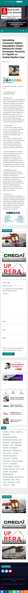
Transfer (18, 482)
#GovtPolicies (19, 431)
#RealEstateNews (7, 450)
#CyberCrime (6, 431)
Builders (9, 453)
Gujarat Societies (6, 461)
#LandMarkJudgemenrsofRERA (10, 437)
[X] (7, 80)
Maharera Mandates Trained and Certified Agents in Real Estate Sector (19, 219)
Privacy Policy (9, 584)
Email (4, 329)
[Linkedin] (9, 80)
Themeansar (14, 580)
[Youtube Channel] (10, 571)
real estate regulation (8, 474)
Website (4, 338)
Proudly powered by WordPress (8, 578)
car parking (15, 453)
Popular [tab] (13, 393)
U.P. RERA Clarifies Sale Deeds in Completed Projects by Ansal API (9, 219)
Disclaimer (15, 584)
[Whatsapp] (12, 80)
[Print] (17, 80)
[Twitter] (6, 571)
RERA (13, 479)
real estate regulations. (8, 477)
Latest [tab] (5, 393)
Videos (2, 587)
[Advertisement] (13, 384)
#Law (20, 439)
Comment (5, 293)
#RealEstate (5, 447)
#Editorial (13, 431)
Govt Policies (15, 458)
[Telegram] (15, 80)
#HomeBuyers (6, 434)
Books (4, 453)
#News (11, 445)
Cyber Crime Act (6, 458)
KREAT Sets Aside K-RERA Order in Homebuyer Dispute (16, 421)
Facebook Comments (17, 285)
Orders (17, 469)
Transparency (6, 485)
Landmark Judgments (8, 466)
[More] (20, 80)
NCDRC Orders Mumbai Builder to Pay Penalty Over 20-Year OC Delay (13, 245)
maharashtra (17, 466)
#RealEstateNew (13, 447)
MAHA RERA (11, 469)
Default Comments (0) (7, 285)
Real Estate (5, 471)
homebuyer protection (17, 461)
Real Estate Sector (19, 477)
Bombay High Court (16, 450)
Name (4, 321)
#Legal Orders (6, 442)
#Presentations (18, 445)
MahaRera (5, 469)
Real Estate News (13, 471)
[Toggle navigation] (26, 31)
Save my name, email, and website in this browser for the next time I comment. (13, 349)
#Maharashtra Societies (16, 442)
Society (4, 482)
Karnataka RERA (13, 463)
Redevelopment (6, 479)
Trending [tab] (21, 393)
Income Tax (5, 463)
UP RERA (13, 485)
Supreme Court (11, 482)
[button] (20, 30)
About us (3, 584)
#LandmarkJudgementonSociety (10, 439)
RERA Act (18, 479)
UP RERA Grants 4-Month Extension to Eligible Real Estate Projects (16, 414)
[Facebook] (4, 80)
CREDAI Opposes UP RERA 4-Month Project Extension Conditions (13, 259)
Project (22, 469)
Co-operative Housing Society (10, 455)
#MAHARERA (6, 445)
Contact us (20, 584)
